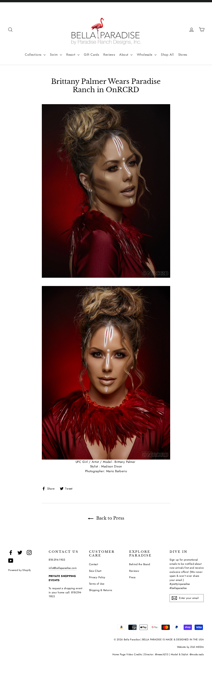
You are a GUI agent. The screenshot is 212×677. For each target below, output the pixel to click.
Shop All (167, 54)
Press (132, 577)
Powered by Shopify (19, 570)
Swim (54, 54)
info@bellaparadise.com (63, 568)
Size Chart (95, 571)
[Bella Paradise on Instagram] (29, 552)
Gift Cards (91, 54)
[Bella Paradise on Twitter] (19, 552)
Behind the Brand (139, 564)
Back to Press (109, 518)
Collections (33, 54)
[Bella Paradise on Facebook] (10, 552)
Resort (71, 54)
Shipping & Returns (100, 590)
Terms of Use (97, 584)
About (124, 54)
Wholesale (145, 54)
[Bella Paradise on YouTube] (10, 560)
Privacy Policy (97, 577)
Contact (93, 564)
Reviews (109, 54)
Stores (182, 54)
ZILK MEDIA (197, 647)
